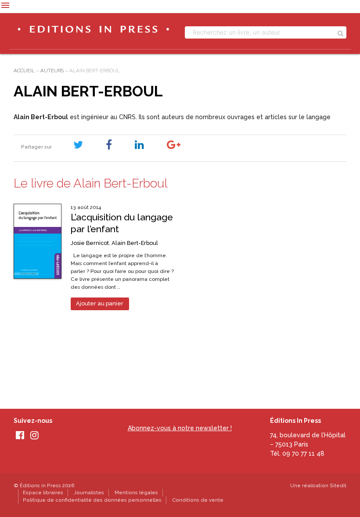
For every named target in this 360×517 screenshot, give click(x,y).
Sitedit (338, 485)
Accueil (24, 70)
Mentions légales (136, 492)
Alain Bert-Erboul (135, 243)
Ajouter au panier (99, 303)
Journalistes (89, 492)
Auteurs (52, 70)
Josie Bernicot (90, 243)
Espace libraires (43, 492)
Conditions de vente (197, 500)
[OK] (340, 32)
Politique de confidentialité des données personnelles (92, 500)
